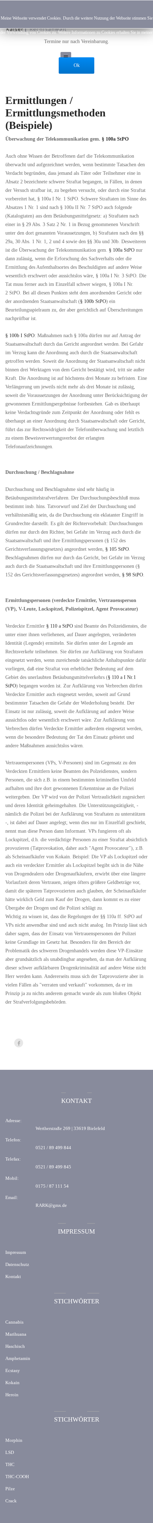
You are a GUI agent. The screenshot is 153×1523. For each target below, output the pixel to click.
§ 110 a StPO (59, 626)
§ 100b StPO (93, 301)
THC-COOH (17, 1476)
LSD (9, 1452)
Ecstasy (12, 1370)
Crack (11, 1500)
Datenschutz (17, 1264)
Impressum (15, 1252)
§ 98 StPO (132, 574)
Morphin (13, 1440)
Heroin (12, 1394)
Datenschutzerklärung (76, 46)
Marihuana (15, 1334)
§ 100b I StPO (20, 335)
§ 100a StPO (121, 250)
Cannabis (14, 1322)
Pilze (10, 1488)
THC (10, 1464)
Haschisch (15, 1346)
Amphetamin (17, 1358)
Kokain (12, 1382)
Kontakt (13, 1276)
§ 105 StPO (117, 549)
